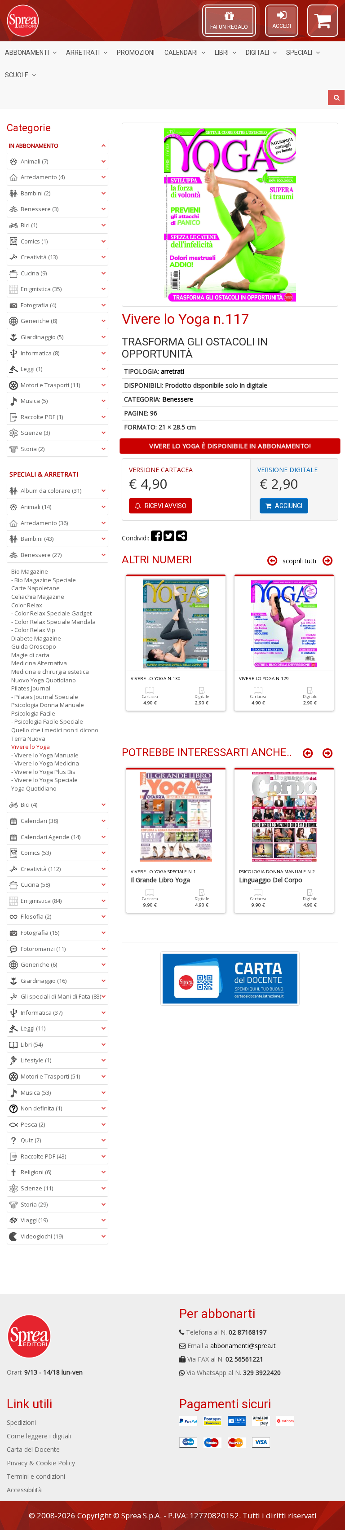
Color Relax (26, 605)
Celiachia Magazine (37, 597)
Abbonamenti (27, 52)
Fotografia (38, 305)
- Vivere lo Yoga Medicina (45, 763)
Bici (29, 225)
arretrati (172, 371)
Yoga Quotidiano (34, 788)
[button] (322, 24)
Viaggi (34, 1220)
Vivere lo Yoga (30, 747)
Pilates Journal (30, 688)
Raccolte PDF (42, 417)
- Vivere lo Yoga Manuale (45, 755)
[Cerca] (336, 97)
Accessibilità (24, 1490)
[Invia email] (181, 538)
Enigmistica (41, 289)
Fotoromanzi (43, 949)
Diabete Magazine (36, 638)
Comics (34, 241)
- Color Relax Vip (33, 630)
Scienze (35, 433)
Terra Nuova (28, 738)
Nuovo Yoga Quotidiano (43, 680)
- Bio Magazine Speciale (43, 580)
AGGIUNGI (288, 505)
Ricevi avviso (164, 505)
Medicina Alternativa (39, 663)
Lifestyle (36, 1060)
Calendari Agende (50, 837)
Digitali (257, 52)
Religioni (36, 1172)
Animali (34, 161)
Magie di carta (30, 655)
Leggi (31, 369)
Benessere (177, 399)
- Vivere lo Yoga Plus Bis (43, 772)
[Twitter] (169, 538)
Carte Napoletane (35, 588)
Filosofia (36, 916)
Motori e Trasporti (50, 385)
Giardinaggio (42, 337)
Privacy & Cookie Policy (41, 1463)
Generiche (39, 321)
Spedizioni (21, 1422)
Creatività (39, 257)
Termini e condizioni (36, 1476)
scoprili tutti (299, 561)
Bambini (35, 193)
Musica (34, 401)
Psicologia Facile (33, 713)
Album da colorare (51, 490)
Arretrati (83, 52)
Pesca (33, 1124)
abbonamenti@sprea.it (243, 1345)
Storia (32, 449)
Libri (222, 52)
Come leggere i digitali (39, 1436)
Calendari (181, 52)
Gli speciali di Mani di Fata (61, 996)
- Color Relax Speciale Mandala (53, 622)
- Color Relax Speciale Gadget (51, 613)
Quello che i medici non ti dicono (54, 730)
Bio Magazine (29, 571)
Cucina (34, 273)
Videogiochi (42, 1236)
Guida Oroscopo (33, 646)
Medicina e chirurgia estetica (50, 672)
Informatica (40, 353)
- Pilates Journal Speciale (44, 697)
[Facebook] (156, 538)
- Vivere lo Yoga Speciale (44, 780)
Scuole (16, 75)
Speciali (299, 52)
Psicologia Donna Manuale (47, 705)
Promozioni (136, 52)
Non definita (41, 1108)
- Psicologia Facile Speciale (47, 721)
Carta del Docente (33, 1449)
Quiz (31, 1140)
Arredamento (43, 177)
